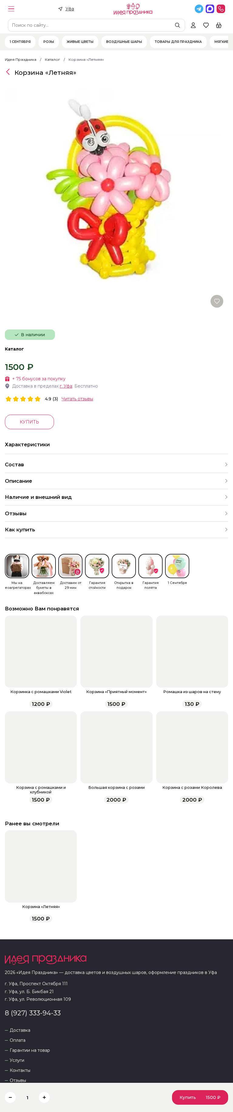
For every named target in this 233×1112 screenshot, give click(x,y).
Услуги (17, 1060)
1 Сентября (20, 42)
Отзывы (18, 1080)
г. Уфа (66, 386)
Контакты (20, 1070)
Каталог (14, 349)
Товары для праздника (178, 42)
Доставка (20, 1030)
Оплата (17, 1040)
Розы (48, 42)
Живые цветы (80, 42)
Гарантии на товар (30, 1050)
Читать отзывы (77, 399)
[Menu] (11, 8)
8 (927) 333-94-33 (33, 1013)
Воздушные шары (124, 42)
